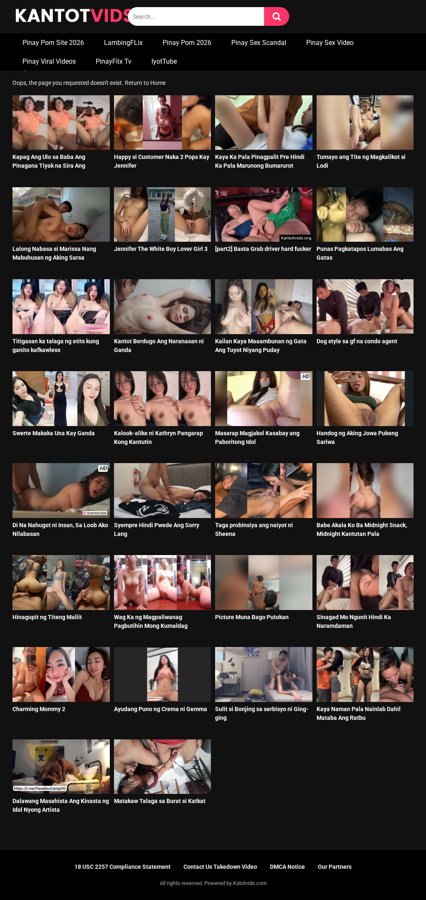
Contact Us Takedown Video (220, 866)
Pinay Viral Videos (49, 61)
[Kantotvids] (74, 16)
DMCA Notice (287, 866)
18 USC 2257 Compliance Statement (122, 866)
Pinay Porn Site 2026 (53, 43)
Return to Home (145, 82)
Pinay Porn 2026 (187, 43)
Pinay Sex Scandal (258, 43)
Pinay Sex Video (330, 43)
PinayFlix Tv (113, 61)
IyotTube (164, 61)
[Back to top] (398, 874)
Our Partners (335, 866)
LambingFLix (123, 43)
